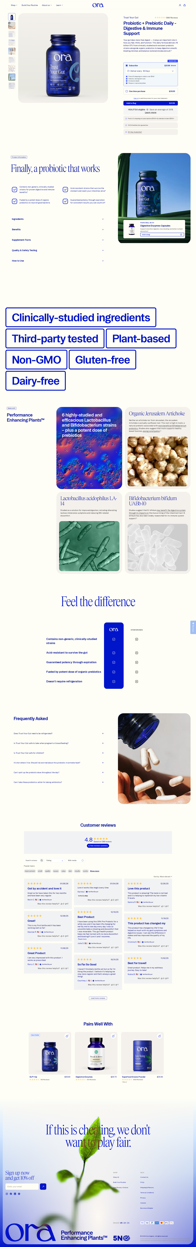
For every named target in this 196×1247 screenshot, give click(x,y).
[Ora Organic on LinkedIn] (15, 1193)
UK (124, 1223)
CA (128, 1223)
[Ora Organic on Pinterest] (19, 1193)
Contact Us (144, 1177)
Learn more (150, 112)
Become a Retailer (146, 1208)
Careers (143, 1203)
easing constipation (151, 431)
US (121, 1223)
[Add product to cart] (67, 1036)
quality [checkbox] (47, 871)
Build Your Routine (119, 1182)
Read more (82, 939)
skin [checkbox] (70, 871)
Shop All (116, 1177)
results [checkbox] (77, 871)
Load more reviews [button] (98, 998)
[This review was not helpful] (66, 904)
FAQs (142, 1182)
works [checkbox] (85, 871)
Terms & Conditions (147, 1192)
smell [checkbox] (40, 871)
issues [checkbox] (55, 871)
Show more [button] (94, 871)
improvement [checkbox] (30, 871)
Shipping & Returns (147, 1187)
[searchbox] (32, 860)
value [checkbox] (63, 871)
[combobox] (55, 860)
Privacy (143, 1198)
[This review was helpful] (61, 904)
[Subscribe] (43, 1186)
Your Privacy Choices (120, 1187)
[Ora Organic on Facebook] (11, 1193)
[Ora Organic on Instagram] (6, 1193)
